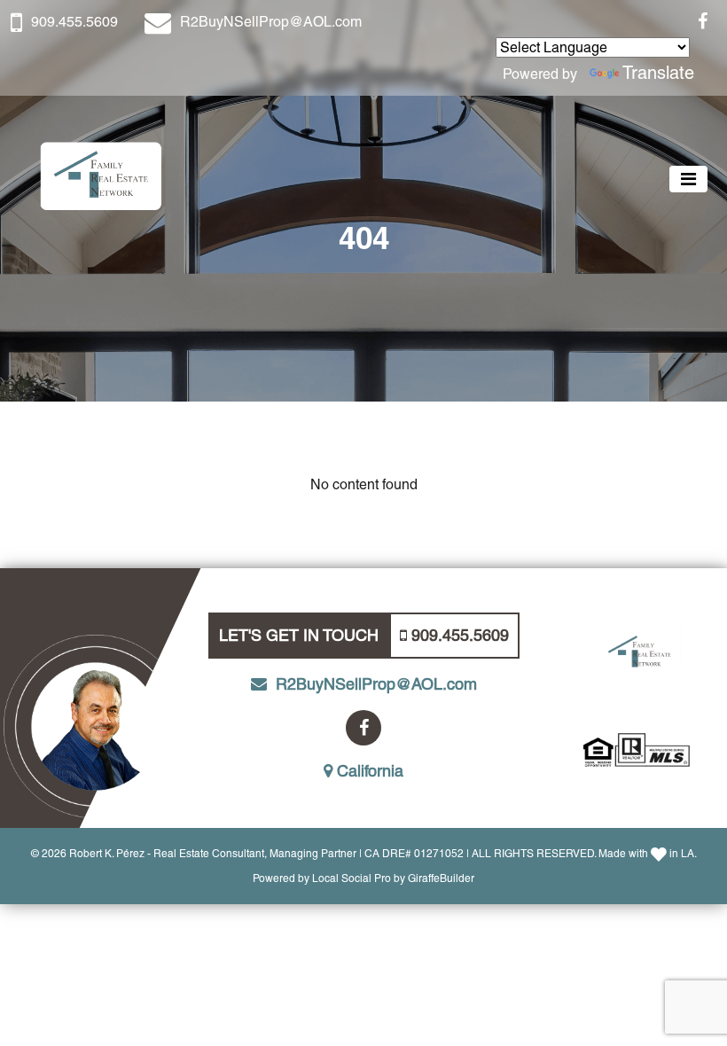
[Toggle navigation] (688, 179)
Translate (658, 72)
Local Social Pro (351, 878)
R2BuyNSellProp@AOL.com (271, 21)
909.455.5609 (74, 21)
